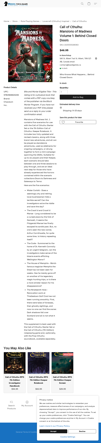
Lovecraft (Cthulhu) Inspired (55, 21)
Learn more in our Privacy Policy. (54, 426)
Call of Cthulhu (79, 21)
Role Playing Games (30, 21)
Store (14, 21)
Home (6, 21)
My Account (27, 405)
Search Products (11, 407)
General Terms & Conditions (27, 432)
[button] (16, 3)
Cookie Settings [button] (67, 437)
